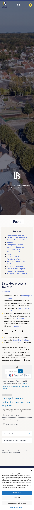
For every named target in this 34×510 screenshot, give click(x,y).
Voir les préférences (17, 503)
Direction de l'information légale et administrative (15, 451)
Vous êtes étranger (12, 420)
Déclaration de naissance (17, 237)
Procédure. (17, 326)
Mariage (10, 242)
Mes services (15, 185)
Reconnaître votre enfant (16, 240)
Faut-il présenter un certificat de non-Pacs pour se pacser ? (16, 386)
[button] (31, 470)
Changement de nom (15, 245)
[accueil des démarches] (17, 367)
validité (26, 340)
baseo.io (18, 452)
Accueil (6, 185)
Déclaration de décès (15, 252)
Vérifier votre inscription (16, 269)
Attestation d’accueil (15, 259)
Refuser (17, 498)
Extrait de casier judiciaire (17, 273)
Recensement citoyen (15, 271)
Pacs (9, 254)
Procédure (6, 292)
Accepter (17, 493)
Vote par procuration (15, 266)
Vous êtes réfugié (11, 424)
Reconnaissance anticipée (17, 235)
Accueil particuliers (9, 381)
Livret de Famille (13, 257)
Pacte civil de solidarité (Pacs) (12, 383)
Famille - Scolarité (21, 381)
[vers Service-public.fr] (19, 376)
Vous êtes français (12, 415)
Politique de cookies (16, 507)
